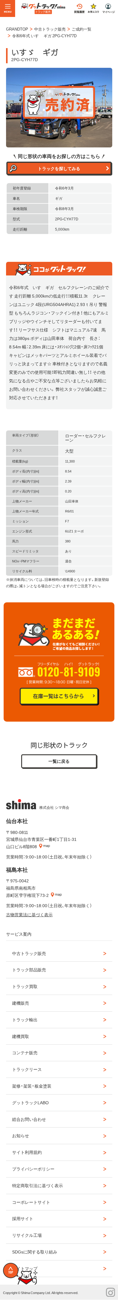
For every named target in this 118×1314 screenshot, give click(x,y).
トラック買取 (25, 986)
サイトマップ (25, 1268)
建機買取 (20, 1036)
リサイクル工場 (27, 1235)
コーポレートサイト (31, 1202)
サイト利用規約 (27, 1152)
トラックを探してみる (59, 168)
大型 (69, 451)
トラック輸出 (25, 1019)
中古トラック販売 (29, 953)
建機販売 (20, 1003)
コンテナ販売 (25, 1052)
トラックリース (27, 1069)
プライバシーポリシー (33, 1169)
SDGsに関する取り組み (34, 1252)
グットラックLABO (30, 1102)
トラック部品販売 (29, 970)
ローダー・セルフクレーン (85, 438)
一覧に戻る (59, 761)
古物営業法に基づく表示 (29, 914)
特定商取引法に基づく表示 (37, 1185)
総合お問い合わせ (29, 1119)
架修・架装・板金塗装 (31, 1086)
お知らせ (20, 1135)
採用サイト (22, 1218)
